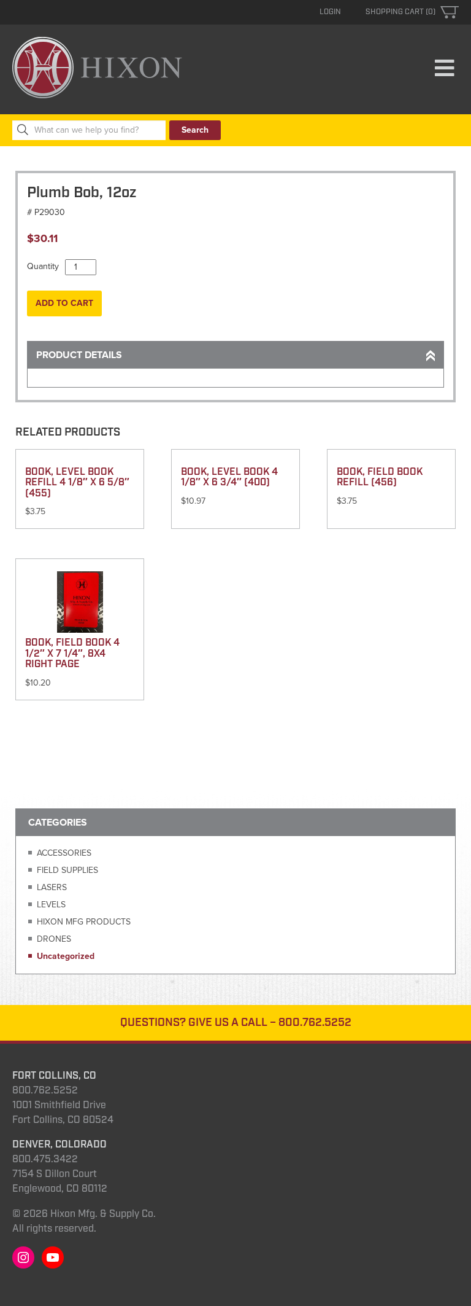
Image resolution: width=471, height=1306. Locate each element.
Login (330, 12)
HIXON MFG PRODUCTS (84, 922)
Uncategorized (65, 956)
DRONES (54, 939)
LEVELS (51, 904)
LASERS (52, 887)
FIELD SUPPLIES (67, 870)
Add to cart (64, 303)
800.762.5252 (314, 1022)
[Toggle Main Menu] (444, 69)
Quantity (43, 266)
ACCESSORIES (64, 853)
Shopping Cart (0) (400, 12)
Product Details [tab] (79, 355)
